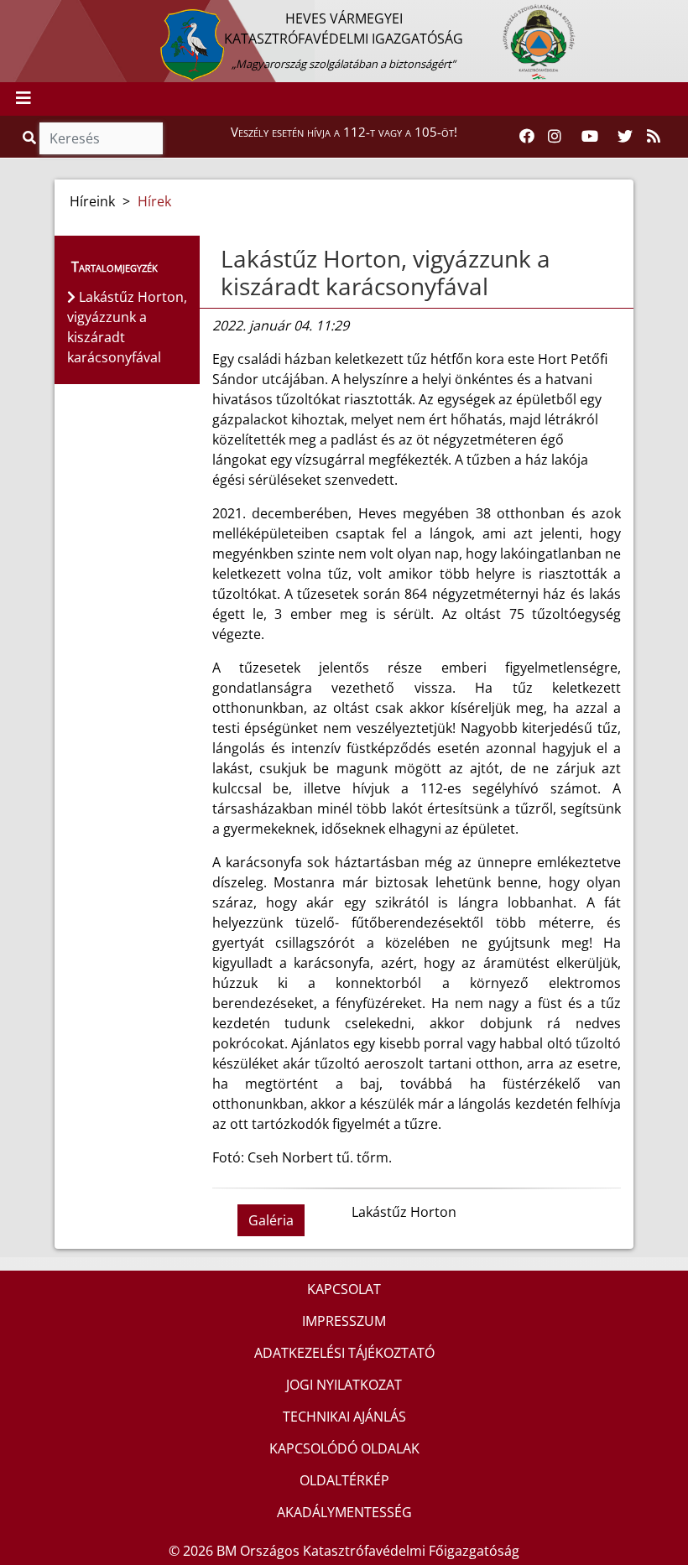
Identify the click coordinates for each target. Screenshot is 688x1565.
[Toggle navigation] (23, 99)
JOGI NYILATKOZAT (344, 1384)
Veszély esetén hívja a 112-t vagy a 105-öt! (344, 131)
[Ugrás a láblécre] (49, 14)
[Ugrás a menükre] (12, 14)
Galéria (271, 1220)
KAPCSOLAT (344, 1289)
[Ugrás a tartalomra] (31, 14)
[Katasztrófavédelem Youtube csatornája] (590, 137)
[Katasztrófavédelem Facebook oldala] (527, 137)
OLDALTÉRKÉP (344, 1480)
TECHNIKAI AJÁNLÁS (344, 1416)
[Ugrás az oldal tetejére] (219, 259)
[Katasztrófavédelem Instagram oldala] (554, 137)
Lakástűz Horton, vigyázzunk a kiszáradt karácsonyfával (385, 272)
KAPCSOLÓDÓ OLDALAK (344, 1448)
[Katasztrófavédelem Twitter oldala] (625, 137)
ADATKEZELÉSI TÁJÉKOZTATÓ (344, 1353)
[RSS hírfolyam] (653, 137)
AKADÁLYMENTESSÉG (344, 1512)
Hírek (154, 201)
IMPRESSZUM (344, 1321)
